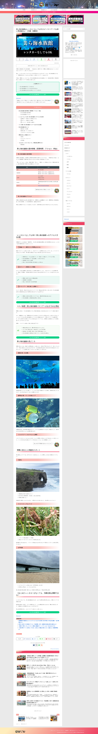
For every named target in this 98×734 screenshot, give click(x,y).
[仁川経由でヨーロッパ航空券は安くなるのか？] (57, 19)
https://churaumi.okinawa (43, 185)
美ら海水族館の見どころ (24, 127)
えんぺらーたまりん (74, 41)
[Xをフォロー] (36, 645)
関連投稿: (22, 144)
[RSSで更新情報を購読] (42, 645)
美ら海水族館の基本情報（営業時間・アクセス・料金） (30, 110)
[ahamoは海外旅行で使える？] (75, 19)
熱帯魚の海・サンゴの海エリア (27, 130)
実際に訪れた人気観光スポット (25, 134)
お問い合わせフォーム (74, 730)
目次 (37, 107)
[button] (55, 59)
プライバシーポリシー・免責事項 (62, 730)
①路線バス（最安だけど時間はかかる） (29, 118)
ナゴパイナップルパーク (26, 138)
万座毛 (22, 136)
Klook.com (18, 98)
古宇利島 (22, 140)
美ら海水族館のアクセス (26, 114)
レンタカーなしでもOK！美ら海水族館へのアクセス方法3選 (31, 116)
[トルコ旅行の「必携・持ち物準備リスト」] (40, 19)
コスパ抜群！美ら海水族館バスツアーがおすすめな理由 (30, 124)
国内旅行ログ (19, 633)
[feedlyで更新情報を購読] (39, 645)
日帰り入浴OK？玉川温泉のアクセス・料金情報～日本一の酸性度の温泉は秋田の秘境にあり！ (38, 624)
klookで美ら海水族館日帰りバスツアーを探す (38, 94)
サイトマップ (81, 730)
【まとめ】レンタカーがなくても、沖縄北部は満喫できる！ (31, 142)
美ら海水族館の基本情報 (26, 112)
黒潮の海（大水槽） (25, 128)
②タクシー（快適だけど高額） (27, 120)
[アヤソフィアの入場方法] (22, 19)
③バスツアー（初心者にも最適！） (28, 122)
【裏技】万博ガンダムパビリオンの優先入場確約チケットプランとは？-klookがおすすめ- (37, 626)
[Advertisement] (74, 69)
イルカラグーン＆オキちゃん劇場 (27, 132)
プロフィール (53, 730)
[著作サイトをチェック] (34, 645)
